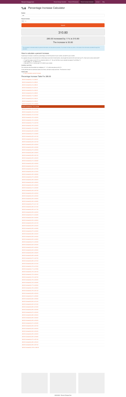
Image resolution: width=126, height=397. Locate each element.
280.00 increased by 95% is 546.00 (30, 334)
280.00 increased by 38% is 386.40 (30, 179)
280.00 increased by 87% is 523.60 (30, 312)
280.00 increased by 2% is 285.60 (30, 82)
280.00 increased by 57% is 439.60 (30, 231)
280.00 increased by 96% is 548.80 (30, 336)
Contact (98, 2)
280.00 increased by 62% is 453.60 (30, 244)
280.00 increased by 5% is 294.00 (30, 90)
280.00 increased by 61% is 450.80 (30, 242)
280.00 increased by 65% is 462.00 (30, 252)
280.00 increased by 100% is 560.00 (30, 347)
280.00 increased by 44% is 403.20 (30, 196)
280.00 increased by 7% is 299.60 (30, 95)
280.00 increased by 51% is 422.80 (30, 215)
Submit (63, 25)
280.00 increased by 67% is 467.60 (30, 258)
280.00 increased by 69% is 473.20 (30, 263)
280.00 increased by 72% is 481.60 (30, 271)
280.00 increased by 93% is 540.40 (30, 328)
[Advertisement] (63, 361)
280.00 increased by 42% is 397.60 (30, 190)
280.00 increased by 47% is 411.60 (30, 204)
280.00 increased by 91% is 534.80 (30, 323)
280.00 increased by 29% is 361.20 (30, 155)
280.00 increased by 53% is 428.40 (30, 220)
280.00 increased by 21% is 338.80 (30, 133)
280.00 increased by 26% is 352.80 (30, 147)
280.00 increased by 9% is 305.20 (30, 101)
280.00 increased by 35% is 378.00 (30, 171)
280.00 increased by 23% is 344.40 (30, 139)
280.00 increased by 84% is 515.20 (30, 304)
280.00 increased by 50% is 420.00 (30, 212)
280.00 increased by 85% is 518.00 (30, 307)
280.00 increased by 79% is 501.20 (30, 290)
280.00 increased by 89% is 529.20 (30, 317)
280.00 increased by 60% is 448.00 (30, 239)
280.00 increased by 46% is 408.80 (30, 201)
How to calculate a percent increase (32, 73)
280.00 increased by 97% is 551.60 (30, 339)
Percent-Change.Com (27, 2)
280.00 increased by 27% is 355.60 (30, 150)
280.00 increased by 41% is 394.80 (30, 187)
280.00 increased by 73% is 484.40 (30, 274)
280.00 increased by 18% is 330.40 (30, 125)
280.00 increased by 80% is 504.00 (30, 293)
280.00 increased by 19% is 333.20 (30, 128)
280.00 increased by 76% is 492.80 (30, 282)
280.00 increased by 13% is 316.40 (30, 112)
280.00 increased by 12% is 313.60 (30, 109)
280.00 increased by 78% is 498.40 (30, 288)
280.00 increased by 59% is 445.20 (30, 236)
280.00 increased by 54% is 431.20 (30, 223)
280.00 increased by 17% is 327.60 (30, 122)
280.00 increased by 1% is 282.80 (30, 79)
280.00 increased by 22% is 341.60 (30, 136)
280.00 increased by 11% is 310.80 (30, 106)
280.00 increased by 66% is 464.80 (30, 255)
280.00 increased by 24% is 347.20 (30, 141)
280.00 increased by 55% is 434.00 (30, 225)
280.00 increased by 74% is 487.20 (30, 277)
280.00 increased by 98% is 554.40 (30, 342)
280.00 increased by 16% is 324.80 (30, 120)
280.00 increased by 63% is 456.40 (30, 247)
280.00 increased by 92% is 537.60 (30, 325)
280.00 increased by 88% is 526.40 (30, 315)
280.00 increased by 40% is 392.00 (30, 185)
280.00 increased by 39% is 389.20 (30, 182)
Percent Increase (87, 2)
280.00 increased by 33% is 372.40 (30, 166)
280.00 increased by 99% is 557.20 (30, 344)
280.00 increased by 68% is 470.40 (30, 261)
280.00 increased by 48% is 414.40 (30, 206)
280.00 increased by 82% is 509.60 (30, 298)
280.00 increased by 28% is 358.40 (30, 152)
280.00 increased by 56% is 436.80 (30, 228)
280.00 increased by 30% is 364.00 (30, 158)
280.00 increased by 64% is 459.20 (30, 250)
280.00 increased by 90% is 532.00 (30, 320)
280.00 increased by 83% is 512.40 (30, 301)
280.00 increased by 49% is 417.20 (30, 209)
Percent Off (73, 2)
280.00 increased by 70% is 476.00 (30, 266)
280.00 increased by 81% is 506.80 (30, 296)
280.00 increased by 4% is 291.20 (30, 87)
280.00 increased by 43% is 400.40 (30, 193)
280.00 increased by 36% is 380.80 (30, 174)
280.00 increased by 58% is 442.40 (30, 233)
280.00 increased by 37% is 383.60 (30, 177)
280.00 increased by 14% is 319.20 (30, 114)
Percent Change (60, 2)
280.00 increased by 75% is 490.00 (30, 279)
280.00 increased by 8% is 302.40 (30, 98)
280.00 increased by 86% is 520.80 (30, 309)
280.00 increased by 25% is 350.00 (30, 144)
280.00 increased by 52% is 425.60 (30, 217)
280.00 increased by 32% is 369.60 (30, 163)
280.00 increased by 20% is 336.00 (30, 131)
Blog (104, 2)
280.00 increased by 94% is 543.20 (30, 331)
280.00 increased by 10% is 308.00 (30, 104)
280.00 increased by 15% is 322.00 (30, 117)
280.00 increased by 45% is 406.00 (30, 198)
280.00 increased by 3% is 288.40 (30, 85)
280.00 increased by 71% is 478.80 (30, 269)
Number (23, 13)
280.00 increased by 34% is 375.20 (30, 168)
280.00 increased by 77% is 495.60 (30, 285)
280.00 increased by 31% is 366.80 (30, 160)
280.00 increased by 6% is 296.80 (30, 93)
